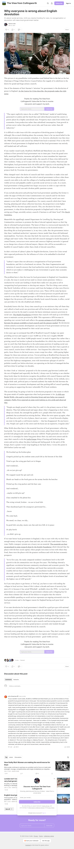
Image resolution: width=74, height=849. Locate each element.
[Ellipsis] (69, 696)
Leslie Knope (31, 439)
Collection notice (49, 836)
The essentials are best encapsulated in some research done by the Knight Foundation (35, 545)
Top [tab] (6, 757)
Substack (28, 845)
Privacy (36, 836)
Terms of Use (45, 806)
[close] (54, 778)
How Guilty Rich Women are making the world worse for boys (27, 763)
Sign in (68, 3)
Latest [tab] (11, 757)
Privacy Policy (50, 808)
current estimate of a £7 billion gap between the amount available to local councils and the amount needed (34, 321)
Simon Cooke (12, 23)
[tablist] (12, 679)
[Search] (48, 3)
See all (8, 809)
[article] (37, 768)
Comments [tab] (8, 679)
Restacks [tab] (16, 679)
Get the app (46, 840)
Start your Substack (32, 840)
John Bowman (12, 696)
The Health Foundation (22, 314)
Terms (41, 836)
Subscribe (59, 3)
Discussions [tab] (18, 757)
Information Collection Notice (36, 808)
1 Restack (22, 660)
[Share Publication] (52, 3)
